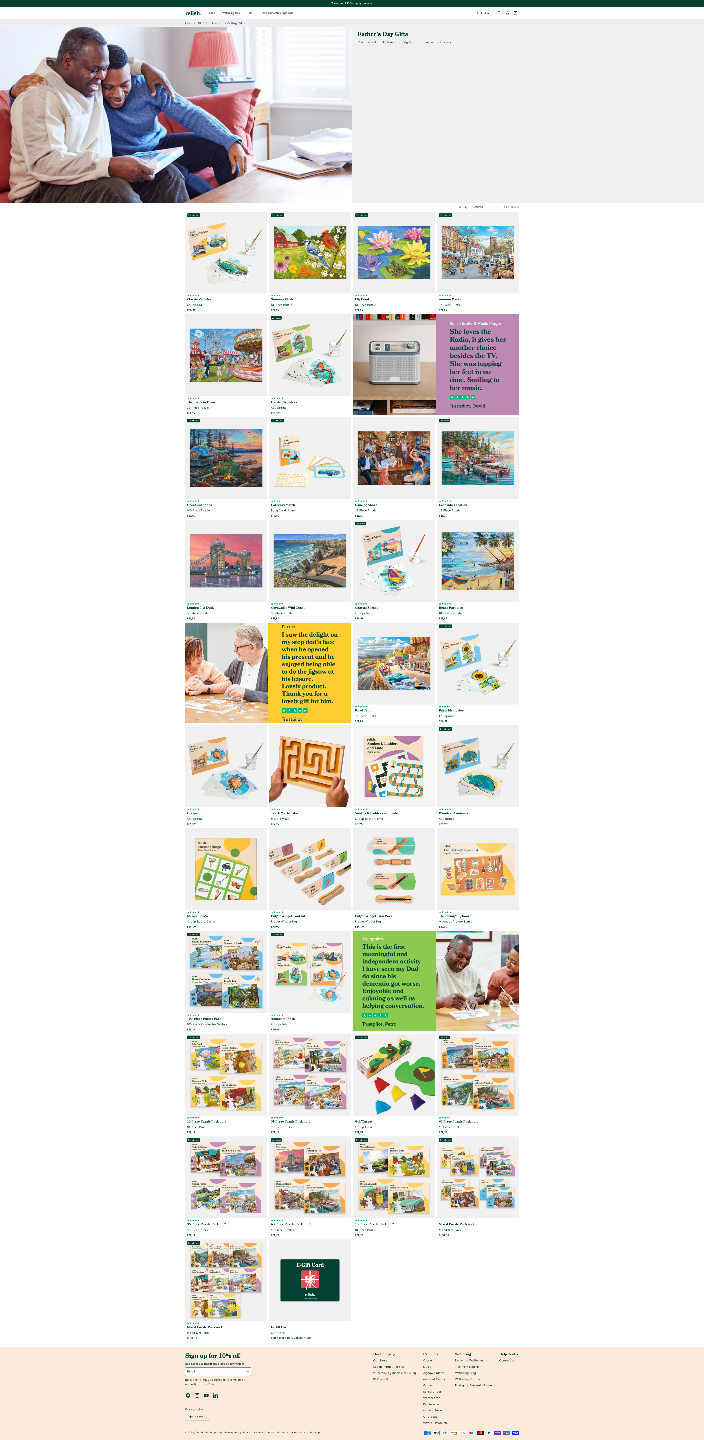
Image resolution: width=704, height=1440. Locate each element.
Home (189, 23)
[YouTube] (206, 1395)
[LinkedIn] (215, 1395)
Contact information (277, 1432)
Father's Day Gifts (232, 23)
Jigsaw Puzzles (433, 1373)
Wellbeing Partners (468, 1379)
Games (428, 1385)
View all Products (435, 1423)
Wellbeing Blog (465, 1373)
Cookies (297, 1432)
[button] (499, 13)
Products (430, 1354)
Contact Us (507, 1361)
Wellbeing (463, 1354)
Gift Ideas (430, 1417)
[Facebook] (188, 1395)
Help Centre (509, 1354)
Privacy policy (232, 1432)
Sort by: (463, 207)
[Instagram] (197, 1395)
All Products (206, 23)
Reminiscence (432, 1404)
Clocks (428, 1361)
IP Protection (382, 1379)
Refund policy (213, 1432)
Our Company (384, 1354)
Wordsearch (431, 1398)
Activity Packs (433, 1410)
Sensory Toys (432, 1392)
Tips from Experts (467, 1367)
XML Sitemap (312, 1432)
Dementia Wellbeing (469, 1361)
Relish (199, 1432)
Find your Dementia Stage (473, 1385)
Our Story (380, 1361)
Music (427, 1367)
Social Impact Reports (388, 1367)
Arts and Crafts (434, 1379)
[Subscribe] (247, 1371)
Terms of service (253, 1432)
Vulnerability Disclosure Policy (394, 1373)
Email (191, 1372)
